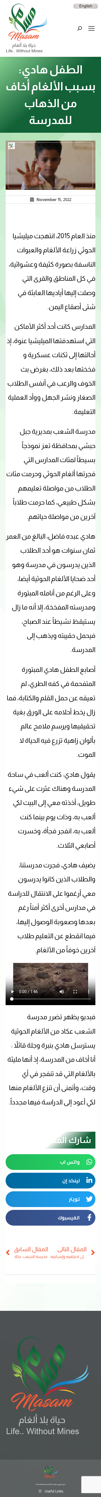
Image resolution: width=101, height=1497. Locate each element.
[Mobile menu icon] (91, 28)
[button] (50, 1162)
